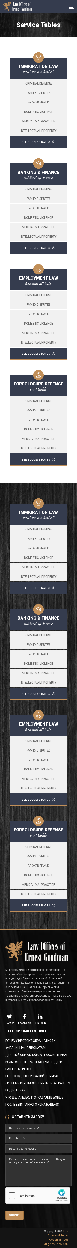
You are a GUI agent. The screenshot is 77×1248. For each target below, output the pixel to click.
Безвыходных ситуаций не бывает (33, 1076)
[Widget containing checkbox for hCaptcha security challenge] (37, 1195)
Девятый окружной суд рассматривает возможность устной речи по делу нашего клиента (37, 1062)
